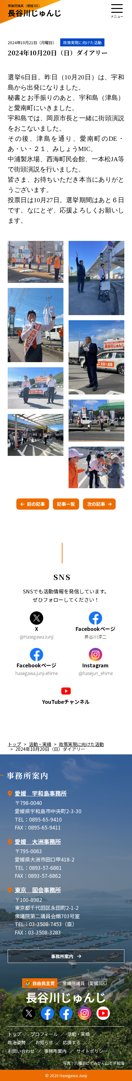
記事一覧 (66, 504)
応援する (72, 1042)
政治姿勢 (17, 1042)
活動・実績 (40, 744)
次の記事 (96, 504)
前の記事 (36, 504)
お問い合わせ (21, 1051)
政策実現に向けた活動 (82, 42)
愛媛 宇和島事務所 (41, 793)
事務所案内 (62, 956)
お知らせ (44, 1042)
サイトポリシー (92, 1051)
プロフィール (44, 1034)
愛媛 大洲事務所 (38, 841)
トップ (14, 744)
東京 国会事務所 (38, 890)
